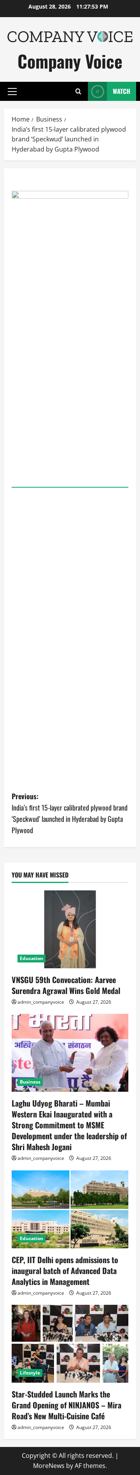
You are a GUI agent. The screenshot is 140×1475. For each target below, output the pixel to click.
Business (30, 1081)
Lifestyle (30, 1372)
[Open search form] (78, 91)
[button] (12, 91)
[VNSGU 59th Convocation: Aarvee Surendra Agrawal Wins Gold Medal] (70, 929)
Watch (121, 91)
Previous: (70, 813)
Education (31, 958)
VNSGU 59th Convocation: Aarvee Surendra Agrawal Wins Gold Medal (66, 985)
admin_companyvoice (41, 1002)
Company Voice (70, 61)
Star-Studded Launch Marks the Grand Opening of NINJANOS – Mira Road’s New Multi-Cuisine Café (66, 1405)
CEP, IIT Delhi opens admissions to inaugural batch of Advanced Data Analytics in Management (65, 1270)
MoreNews (49, 1465)
